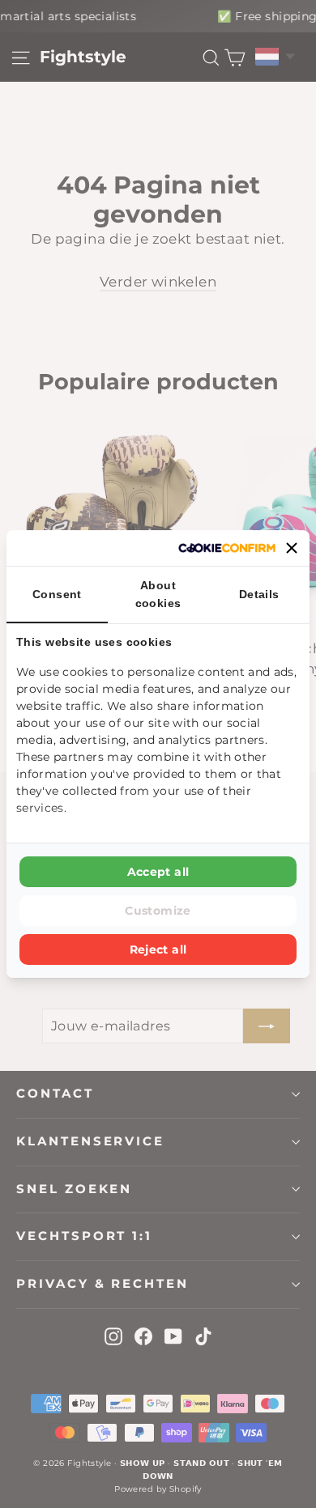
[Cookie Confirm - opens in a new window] (226, 548)
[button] (292, 548)
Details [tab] (259, 594)
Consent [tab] (57, 594)
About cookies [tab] (158, 594)
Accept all (158, 871)
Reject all (158, 949)
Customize (157, 910)
